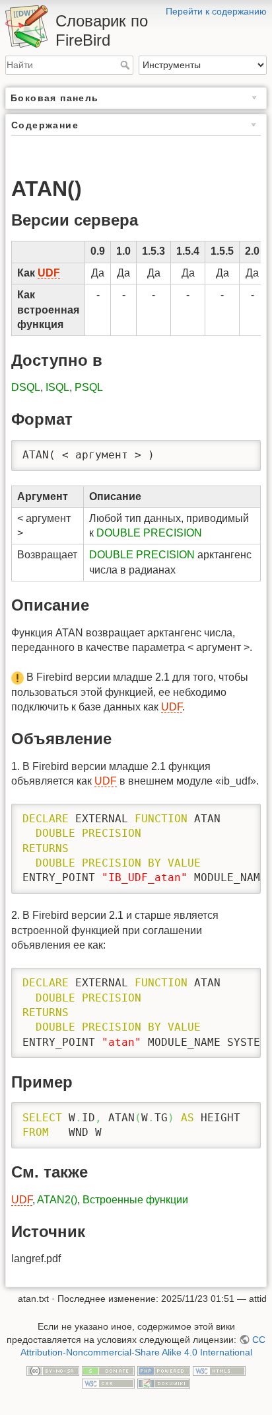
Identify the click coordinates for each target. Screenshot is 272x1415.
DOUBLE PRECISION (149, 532)
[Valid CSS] (108, 1382)
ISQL (57, 387)
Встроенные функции (135, 1199)
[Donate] (108, 1370)
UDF (49, 273)
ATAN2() (57, 1199)
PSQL (89, 387)
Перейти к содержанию (216, 11)
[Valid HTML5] (219, 1370)
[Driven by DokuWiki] (163, 1382)
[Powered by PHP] (163, 1370)
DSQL (25, 387)
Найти (126, 64)
